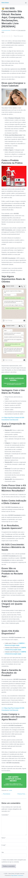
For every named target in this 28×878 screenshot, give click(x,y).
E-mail (4, 845)
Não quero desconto (14, 877)
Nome (4, 837)
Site (3, 852)
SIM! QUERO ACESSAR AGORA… (14, 381)
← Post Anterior (6, 794)
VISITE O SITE (14, 870)
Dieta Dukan (5, 2)
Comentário (5, 815)
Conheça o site (6, 627)
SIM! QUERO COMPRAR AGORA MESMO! (13, 780)
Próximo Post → (22, 794)
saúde (10, 790)
